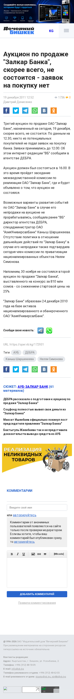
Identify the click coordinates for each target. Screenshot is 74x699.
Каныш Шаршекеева (20, 359)
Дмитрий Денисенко (17, 102)
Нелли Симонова (51, 359)
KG (51, 31)
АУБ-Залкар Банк (33, 387)
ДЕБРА (30, 352)
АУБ (16, 352)
